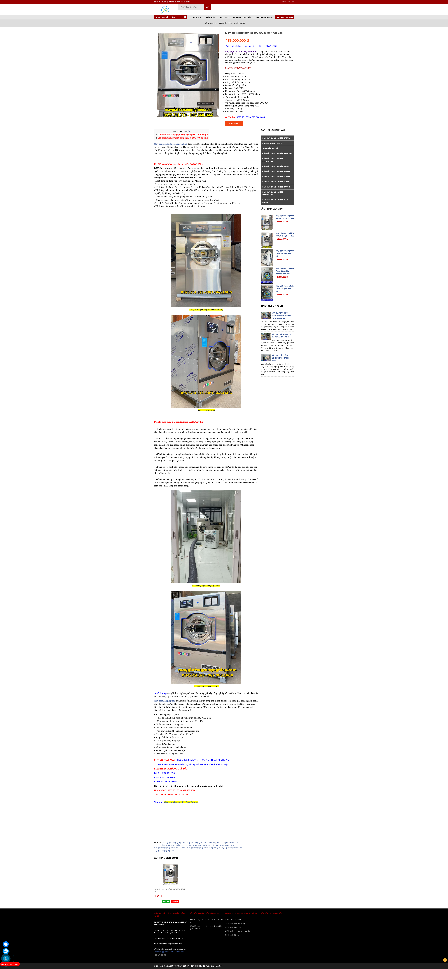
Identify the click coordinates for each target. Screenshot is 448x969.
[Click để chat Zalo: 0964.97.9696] (6, 951)
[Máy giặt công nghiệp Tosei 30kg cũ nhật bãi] (267, 257)
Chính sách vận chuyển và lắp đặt (237, 931)
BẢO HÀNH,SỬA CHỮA (242, 17)
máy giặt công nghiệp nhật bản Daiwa (228, 848)
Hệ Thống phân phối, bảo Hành (204, 913)
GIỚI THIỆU (210, 17)
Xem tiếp (175, 901)
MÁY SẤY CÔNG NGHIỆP (272, 143)
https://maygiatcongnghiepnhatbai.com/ (169, 952)
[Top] (445, 960)
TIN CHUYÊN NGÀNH (264, 17)
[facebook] (156, 955)
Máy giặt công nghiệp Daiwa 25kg (170, 143)
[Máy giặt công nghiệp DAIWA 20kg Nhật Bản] (171, 874)
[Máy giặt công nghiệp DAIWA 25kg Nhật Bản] (188, 75)
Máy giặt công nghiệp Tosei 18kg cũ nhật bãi (285, 288)
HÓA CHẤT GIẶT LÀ (270, 148)
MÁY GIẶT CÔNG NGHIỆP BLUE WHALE (275, 201)
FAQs (284, 1)
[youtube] (162, 955)
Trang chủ (196, 17)
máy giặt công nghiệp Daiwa (164, 850)
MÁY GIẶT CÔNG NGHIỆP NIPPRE (276, 171)
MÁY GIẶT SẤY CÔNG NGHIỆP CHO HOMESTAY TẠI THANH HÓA (281, 315)
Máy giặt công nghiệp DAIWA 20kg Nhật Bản (170, 890)
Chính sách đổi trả (232, 935)
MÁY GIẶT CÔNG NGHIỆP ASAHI (275, 166)
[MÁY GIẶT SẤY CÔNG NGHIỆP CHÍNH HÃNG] (164, 10)
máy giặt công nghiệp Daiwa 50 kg (194, 845)
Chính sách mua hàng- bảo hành (241, 913)
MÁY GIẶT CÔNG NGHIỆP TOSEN (276, 176)
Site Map (291, 1)
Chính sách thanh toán (233, 927)
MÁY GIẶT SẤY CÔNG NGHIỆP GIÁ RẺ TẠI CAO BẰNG (281, 358)
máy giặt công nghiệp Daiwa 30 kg (167, 845)
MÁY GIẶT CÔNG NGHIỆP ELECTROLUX (272, 159)
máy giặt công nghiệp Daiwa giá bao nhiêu (170, 848)
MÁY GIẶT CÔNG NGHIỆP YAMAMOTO (272, 193)
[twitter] (159, 955)
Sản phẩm (224, 17)
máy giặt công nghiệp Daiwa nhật (225, 842)
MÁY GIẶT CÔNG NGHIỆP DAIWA (232, 23)
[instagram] (165, 955)
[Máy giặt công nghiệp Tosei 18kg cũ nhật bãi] (267, 293)
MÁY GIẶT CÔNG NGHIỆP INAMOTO (277, 153)
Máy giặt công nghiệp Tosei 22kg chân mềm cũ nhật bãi (285, 271)
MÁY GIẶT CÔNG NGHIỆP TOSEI (275, 182)
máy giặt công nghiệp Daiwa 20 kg (221, 845)
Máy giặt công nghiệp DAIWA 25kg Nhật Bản (285, 234)
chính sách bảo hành (233, 919)
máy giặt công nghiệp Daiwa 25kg (200, 848)
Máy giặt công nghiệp (164, 700)
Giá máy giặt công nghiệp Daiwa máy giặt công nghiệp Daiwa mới (187, 842)
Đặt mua (234, 123)
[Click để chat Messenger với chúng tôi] (6, 944)
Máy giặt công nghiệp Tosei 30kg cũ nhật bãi (285, 253)
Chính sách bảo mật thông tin (236, 923)
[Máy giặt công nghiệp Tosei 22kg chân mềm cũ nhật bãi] (267, 275)
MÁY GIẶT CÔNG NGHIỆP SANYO (276, 187)
